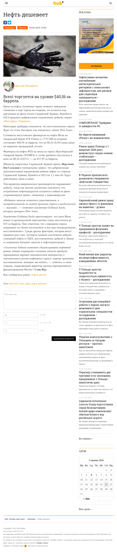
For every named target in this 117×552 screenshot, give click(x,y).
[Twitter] (9, 22)
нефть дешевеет (39, 283)
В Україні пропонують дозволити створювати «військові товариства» (94, 178)
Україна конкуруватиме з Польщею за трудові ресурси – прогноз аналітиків (95, 342)
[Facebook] (5, 22)
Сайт (42, 330)
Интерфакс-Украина (16, 121)
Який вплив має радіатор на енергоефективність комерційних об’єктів (95, 258)
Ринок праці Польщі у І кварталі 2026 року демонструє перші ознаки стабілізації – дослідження (96, 153)
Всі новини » (86, 438)
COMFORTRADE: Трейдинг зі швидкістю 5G (95, 124)
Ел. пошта (44, 322)
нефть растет (38, 274)
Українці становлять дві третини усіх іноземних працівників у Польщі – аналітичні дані (95, 377)
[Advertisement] (58, 280)
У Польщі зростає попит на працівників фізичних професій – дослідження (96, 229)
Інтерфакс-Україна (42, 543)
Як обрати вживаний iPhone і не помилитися (94, 136)
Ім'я (41, 314)
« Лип (86, 498)
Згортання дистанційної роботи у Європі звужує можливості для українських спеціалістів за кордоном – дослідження (95, 310)
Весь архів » (85, 509)
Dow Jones (19, 283)
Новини (22, 27)
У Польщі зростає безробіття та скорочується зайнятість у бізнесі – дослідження (95, 274)
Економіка (9, 27)
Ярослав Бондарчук (26, 85)
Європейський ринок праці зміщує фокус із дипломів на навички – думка (96, 204)
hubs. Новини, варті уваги (58, 3)
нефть (28, 283)
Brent (11, 283)
